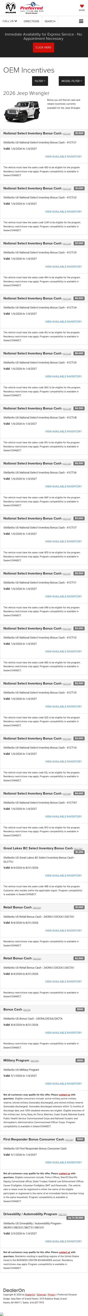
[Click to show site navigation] (81, 21)
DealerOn (30, 1294)
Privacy (52, 1294)
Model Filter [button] (71, 81)
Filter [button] (39, 81)
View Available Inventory (63, 156)
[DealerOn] (14, 1290)
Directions (31, 21)
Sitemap (41, 1294)
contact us (64, 1094)
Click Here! (43, 47)
